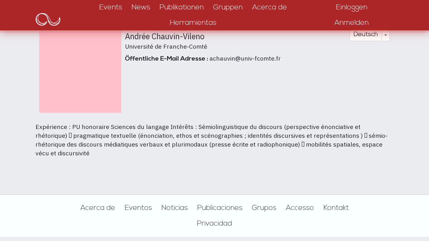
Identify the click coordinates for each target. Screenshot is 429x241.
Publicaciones (219, 207)
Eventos (138, 207)
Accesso (300, 207)
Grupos (264, 207)
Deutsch (366, 34)
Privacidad (214, 223)
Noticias (174, 207)
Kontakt (336, 207)
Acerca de (97, 207)
